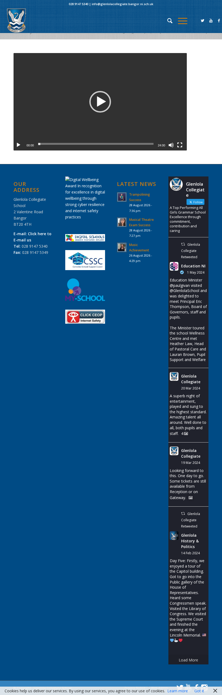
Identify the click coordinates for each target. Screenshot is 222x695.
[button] (100, 102)
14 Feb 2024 (190, 553)
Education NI (193, 265)
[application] (100, 101)
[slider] (96, 144)
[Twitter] (203, 21)
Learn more (177, 690)
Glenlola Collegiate (190, 378)
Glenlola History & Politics (190, 541)
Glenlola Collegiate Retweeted (190, 250)
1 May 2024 (195, 272)
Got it (199, 690)
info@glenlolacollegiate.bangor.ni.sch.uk (122, 4)
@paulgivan (180, 285)
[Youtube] (211, 21)
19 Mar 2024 (190, 462)
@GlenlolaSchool (184, 290)
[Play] (18, 145)
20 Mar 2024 (190, 388)
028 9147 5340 (78, 4)
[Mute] (171, 145)
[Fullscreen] (179, 145)
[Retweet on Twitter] (183, 244)
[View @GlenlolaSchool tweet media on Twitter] (190, 497)
